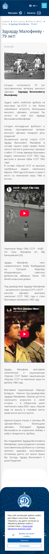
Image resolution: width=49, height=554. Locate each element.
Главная (6, 21)
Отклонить (24, 546)
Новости (31, 21)
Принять (24, 540)
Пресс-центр (19, 21)
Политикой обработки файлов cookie (20, 527)
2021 (40, 21)
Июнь (4, 24)
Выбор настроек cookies (26, 535)
